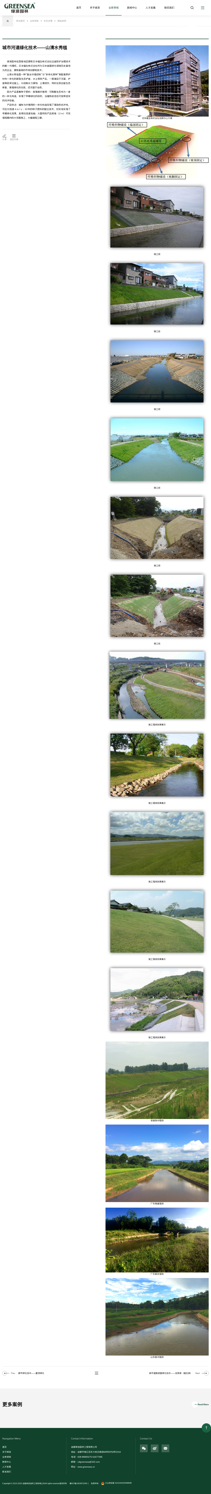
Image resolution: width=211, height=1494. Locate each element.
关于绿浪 (95, 7)
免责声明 (94, 1483)
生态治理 (48, 21)
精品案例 (61, 21)
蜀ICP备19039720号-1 (79, 1483)
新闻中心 (132, 7)
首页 (78, 7)
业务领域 (113, 7)
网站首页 (20, 21)
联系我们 (169, 7)
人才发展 (151, 7)
